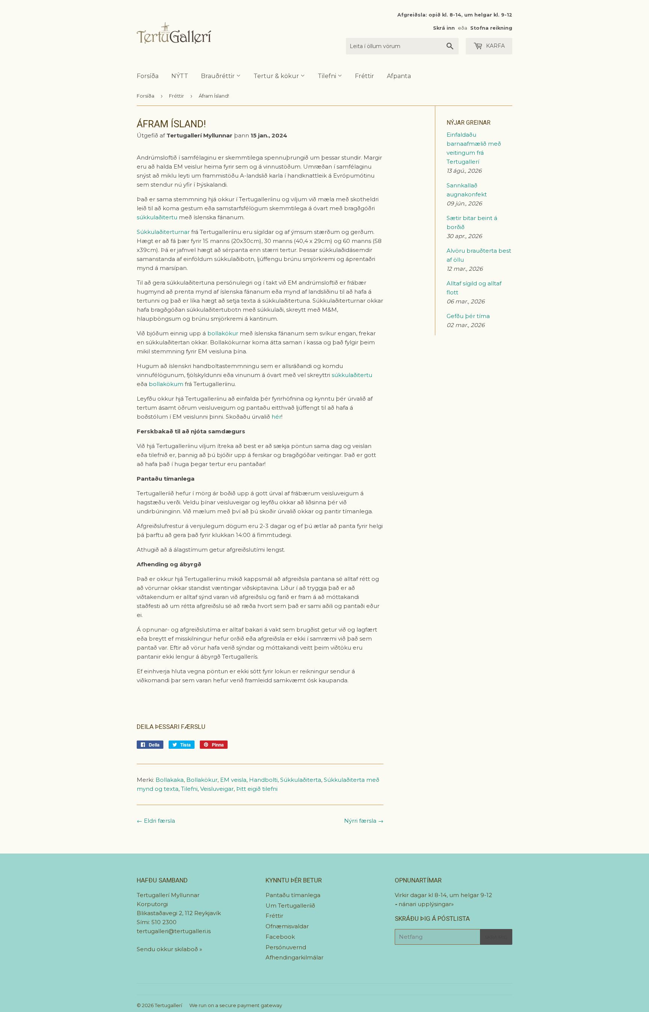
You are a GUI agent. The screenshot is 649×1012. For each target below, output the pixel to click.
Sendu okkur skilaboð (168, 949)
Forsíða (147, 76)
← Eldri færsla (156, 820)
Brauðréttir (218, 76)
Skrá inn (444, 28)
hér (276, 416)
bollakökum (166, 384)
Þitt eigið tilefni (257, 788)
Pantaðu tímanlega (293, 895)
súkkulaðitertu (157, 217)
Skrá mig (496, 937)
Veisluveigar (217, 788)
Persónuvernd (286, 947)
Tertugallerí (168, 1005)
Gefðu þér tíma (468, 316)
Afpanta (399, 76)
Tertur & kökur (277, 76)
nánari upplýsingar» (426, 904)
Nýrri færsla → (363, 820)
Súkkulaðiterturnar (163, 231)
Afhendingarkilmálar (294, 957)
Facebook (280, 936)
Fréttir (364, 76)
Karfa (494, 45)
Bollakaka (169, 779)
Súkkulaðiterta (300, 779)
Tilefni (328, 76)
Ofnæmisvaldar (287, 926)
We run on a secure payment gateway (235, 1005)
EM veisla (233, 779)
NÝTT (179, 76)
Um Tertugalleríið (290, 905)
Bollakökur (201, 779)
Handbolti (263, 779)
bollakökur (222, 333)
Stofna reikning (491, 28)
